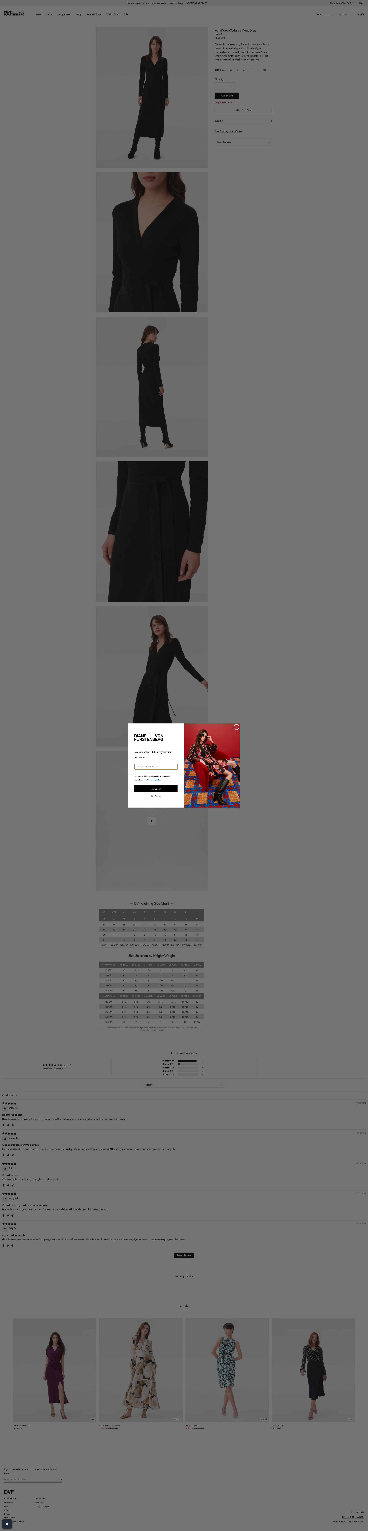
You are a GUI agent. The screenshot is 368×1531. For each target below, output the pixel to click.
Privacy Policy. (156, 779)
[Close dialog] (236, 727)
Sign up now (156, 789)
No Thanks (156, 796)
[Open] (7, 1524)
